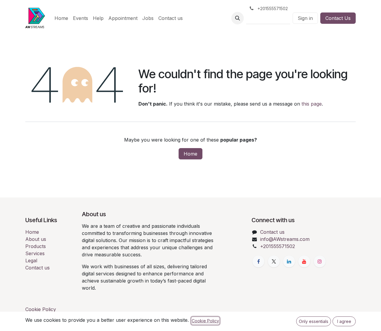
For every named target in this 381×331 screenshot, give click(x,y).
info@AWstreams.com (285, 239)
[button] (237, 18)
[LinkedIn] (289, 261)
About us (35, 239)
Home (190, 154)
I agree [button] (344, 321)
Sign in (305, 18)
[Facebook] (258, 261)
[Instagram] (320, 261)
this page (312, 104)
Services (35, 253)
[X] (274, 261)
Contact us (37, 268)
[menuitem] (61, 18)
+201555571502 (277, 246)
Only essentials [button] (313, 321)
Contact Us (338, 18)
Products (35, 246)
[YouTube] (304, 261)
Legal (31, 260)
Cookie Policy (40, 309)
